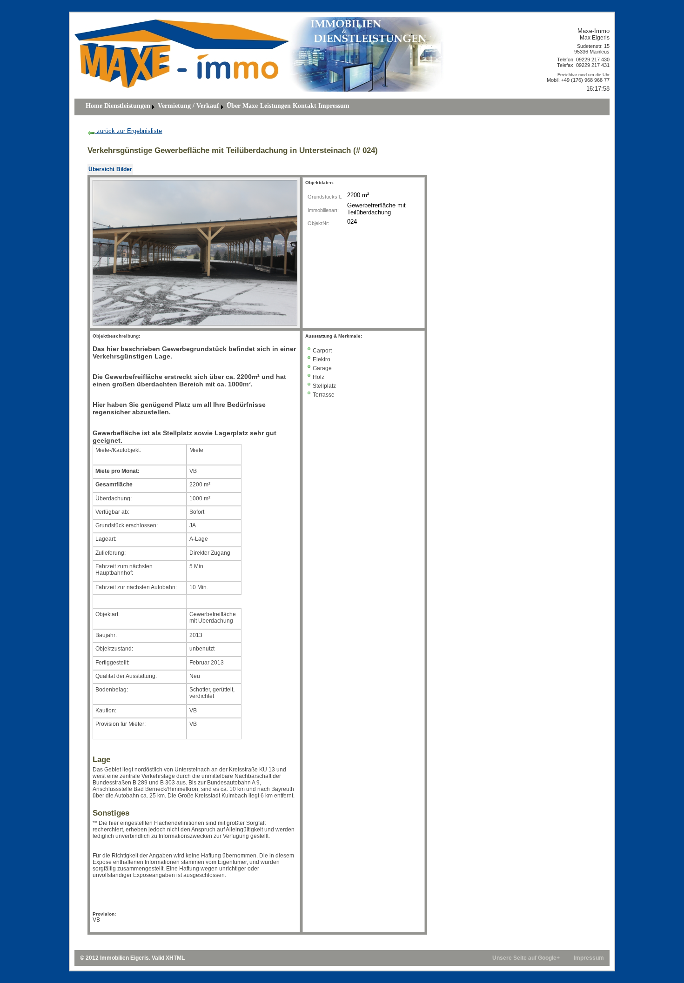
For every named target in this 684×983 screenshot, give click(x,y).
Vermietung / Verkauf (188, 105)
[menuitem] (94, 107)
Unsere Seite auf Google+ (526, 958)
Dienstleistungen (127, 105)
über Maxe (242, 105)
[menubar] (217, 107)
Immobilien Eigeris (124, 958)
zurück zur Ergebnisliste (128, 130)
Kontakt (304, 105)
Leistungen (275, 105)
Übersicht (101, 169)
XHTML (175, 958)
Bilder (124, 169)
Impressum (333, 105)
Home (94, 105)
